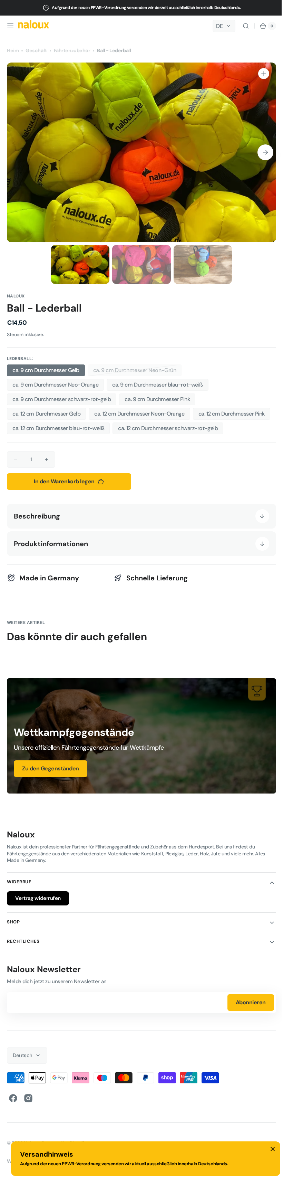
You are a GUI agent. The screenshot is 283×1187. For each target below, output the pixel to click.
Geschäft (36, 50)
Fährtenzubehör (72, 50)
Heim (13, 50)
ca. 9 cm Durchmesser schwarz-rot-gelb (61, 399)
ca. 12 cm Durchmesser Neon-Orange (139, 413)
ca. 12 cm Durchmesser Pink (231, 413)
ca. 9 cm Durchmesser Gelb (45, 370)
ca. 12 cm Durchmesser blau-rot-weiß (58, 428)
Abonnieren (246, 1000)
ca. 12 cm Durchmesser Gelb (46, 413)
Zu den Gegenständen (50, 766)
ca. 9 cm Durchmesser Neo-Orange (55, 384)
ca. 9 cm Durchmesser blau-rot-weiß (157, 384)
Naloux (31, 1141)
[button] (10, 26)
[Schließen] (272, 1149)
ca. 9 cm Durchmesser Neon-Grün (134, 371)
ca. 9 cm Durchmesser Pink (157, 399)
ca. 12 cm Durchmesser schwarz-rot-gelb (168, 428)
